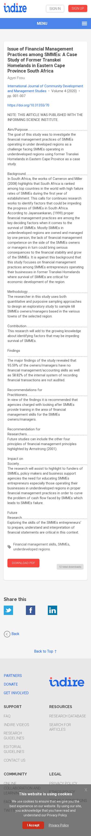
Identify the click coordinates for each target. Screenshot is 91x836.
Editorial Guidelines (14, 749)
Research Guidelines (14, 735)
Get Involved (16, 693)
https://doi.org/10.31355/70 (28, 105)
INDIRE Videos (16, 725)
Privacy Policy (63, 783)
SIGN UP (78, 8)
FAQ (7, 716)
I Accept (33, 825)
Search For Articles (60, 727)
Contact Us (14, 760)
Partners (13, 675)
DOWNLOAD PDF (23, 563)
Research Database (67, 716)
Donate (11, 684)
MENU (42, 23)
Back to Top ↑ (45, 651)
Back (14, 634)
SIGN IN (55, 9)
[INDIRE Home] (15, 7)
